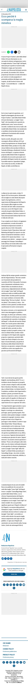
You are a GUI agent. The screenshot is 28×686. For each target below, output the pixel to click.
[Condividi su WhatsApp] (8, 52)
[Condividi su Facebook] (12, 52)
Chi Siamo (6, 643)
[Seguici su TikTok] (20, 584)
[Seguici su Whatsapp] (14, 584)
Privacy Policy (9, 655)
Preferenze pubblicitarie (10, 651)
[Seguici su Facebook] (4, 584)
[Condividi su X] (15, 52)
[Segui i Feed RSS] (14, 588)
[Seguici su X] (7, 584)
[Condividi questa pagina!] (1, 10)
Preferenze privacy (8, 657)
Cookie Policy (8, 649)
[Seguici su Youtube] (24, 584)
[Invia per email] (19, 52)
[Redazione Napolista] (6, 538)
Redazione (6, 645)
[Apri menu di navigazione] (26, 10)
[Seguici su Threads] (17, 584)
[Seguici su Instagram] (10, 584)
